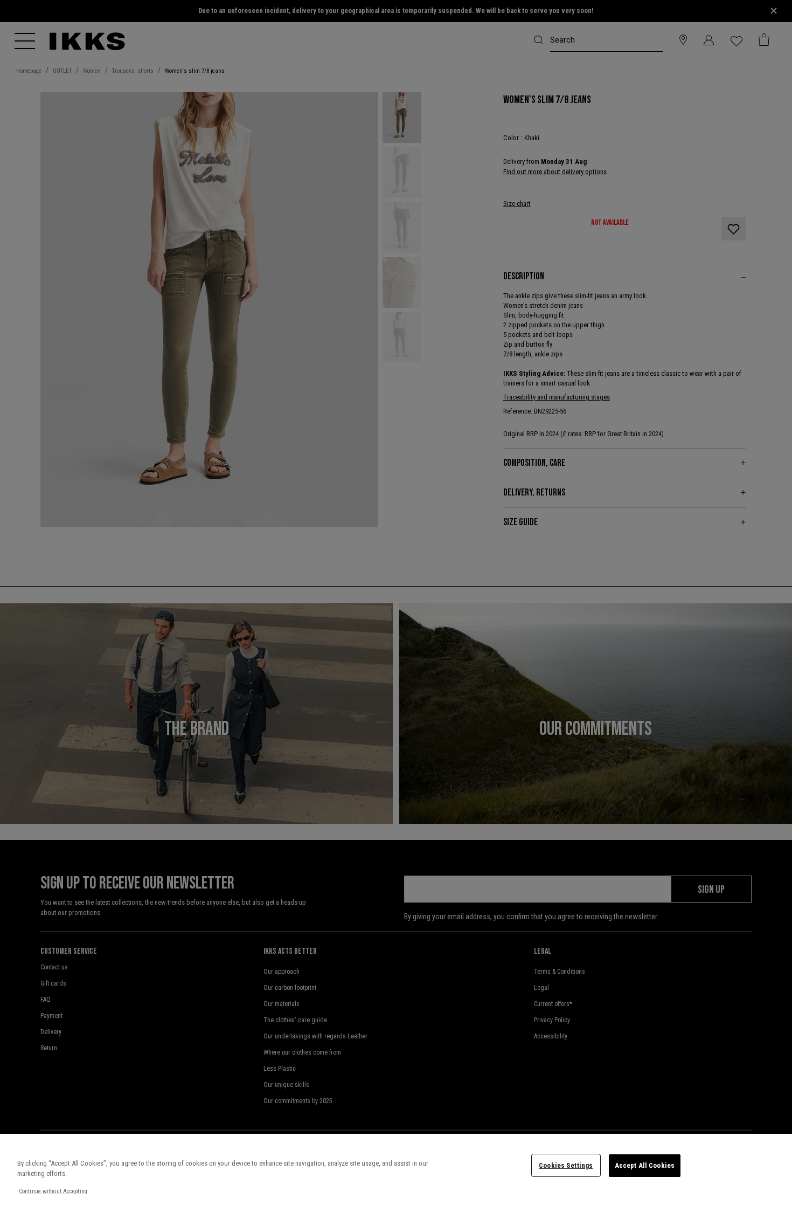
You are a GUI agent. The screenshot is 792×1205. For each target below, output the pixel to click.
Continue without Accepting (53, 1191)
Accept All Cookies (645, 1165)
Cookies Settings (566, 1165)
